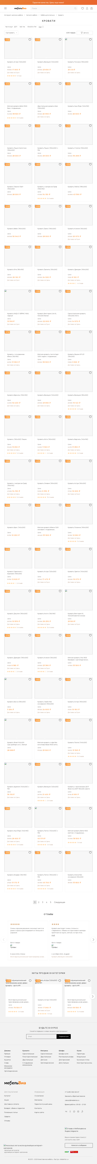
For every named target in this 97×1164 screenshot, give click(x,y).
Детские (44, 1060)
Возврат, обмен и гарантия (14, 1108)
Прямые (7, 1054)
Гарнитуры (81, 1054)
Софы (6, 1063)
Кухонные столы (83, 1060)
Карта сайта (39, 1112)
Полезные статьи (11, 1112)
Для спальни (64, 1063)
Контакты (38, 1108)
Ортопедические (10, 1071)
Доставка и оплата (11, 1104)
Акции (6, 1100)
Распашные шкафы (66, 1057)
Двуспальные (27, 1060)
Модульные (81, 1057)
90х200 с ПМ (31, 27)
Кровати (25, 1051)
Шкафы (61, 1051)
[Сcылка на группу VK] (66, 1111)
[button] (17, 57)
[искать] (75, 8)
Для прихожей (64, 1060)
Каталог (7, 1096)
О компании (39, 1096)
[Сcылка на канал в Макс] (74, 1111)
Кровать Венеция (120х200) (62, 957)
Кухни (79, 1051)
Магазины (38, 1100)
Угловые (7, 1057)
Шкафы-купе (63, 1054)
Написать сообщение (78, 1145)
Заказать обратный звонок (75, 1096)
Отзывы (7, 1121)
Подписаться (63, 1036)
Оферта (7, 1116)
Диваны (7, 1051)
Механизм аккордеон (8, 1067)
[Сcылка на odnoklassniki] (70, 1111)
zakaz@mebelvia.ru (72, 1100)
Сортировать (10, 33)
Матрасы (44, 1051)
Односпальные (28, 1054)
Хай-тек (22, 27)
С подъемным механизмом (27, 1064)
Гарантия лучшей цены (43, 1104)
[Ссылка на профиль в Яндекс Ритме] (82, 1111)
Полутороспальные (29, 1057)
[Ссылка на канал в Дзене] (78, 1111)
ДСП (15, 27)
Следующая (59, 902)
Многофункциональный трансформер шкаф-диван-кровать (27, 957)
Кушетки (7, 1060)
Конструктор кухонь (84, 1063)
